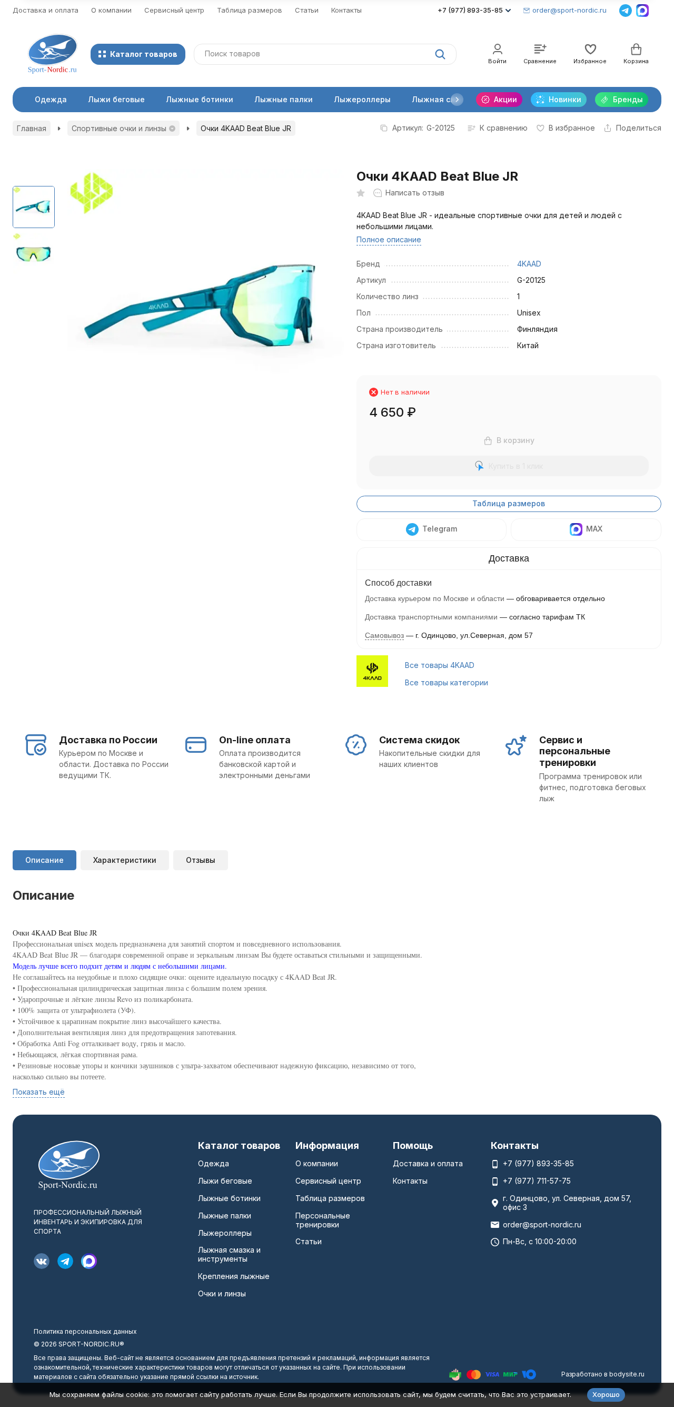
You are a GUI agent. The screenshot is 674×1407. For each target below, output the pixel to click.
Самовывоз (384, 635)
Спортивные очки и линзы (119, 128)
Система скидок (419, 739)
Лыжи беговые (116, 99)
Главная (31, 128)
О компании (111, 10)
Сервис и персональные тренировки (574, 751)
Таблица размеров (249, 10)
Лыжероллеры (362, 99)
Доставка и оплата (45, 10)
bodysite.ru (627, 1374)
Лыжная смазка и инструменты (229, 1254)
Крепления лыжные (234, 1276)
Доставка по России (108, 739)
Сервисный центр (174, 10)
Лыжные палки (283, 99)
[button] (457, 99)
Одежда (51, 99)
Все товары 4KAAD (439, 665)
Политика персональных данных (85, 1331)
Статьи (307, 10)
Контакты (346, 10)
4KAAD (529, 263)
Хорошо (606, 1394)
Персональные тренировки (322, 1220)
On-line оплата (255, 739)
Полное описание (388, 239)
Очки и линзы (222, 1293)
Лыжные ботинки (199, 99)
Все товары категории (446, 682)
